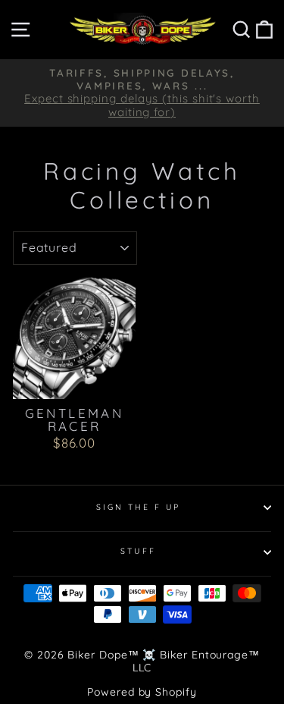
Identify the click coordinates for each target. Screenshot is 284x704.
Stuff (138, 551)
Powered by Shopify (142, 692)
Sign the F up (138, 507)
